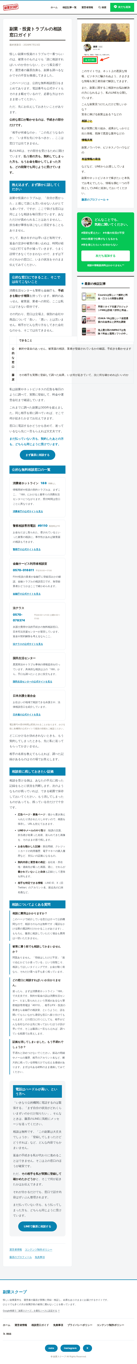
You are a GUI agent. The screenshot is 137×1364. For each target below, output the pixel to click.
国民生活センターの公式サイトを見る (32, 681)
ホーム (54, 7)
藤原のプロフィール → (95, 199)
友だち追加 (124, 6)
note (51, 1348)
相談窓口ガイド (40, 1324)
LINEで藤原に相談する (37, 1226)
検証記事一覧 (70, 7)
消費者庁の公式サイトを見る (28, 511)
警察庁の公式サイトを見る (27, 549)
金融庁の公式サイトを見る (27, 593)
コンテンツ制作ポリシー (38, 1249)
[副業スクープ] (11, 7)
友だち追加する (106, 255)
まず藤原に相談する (38, 454)
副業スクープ (15, 1292)
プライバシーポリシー (79, 1324)
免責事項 (40, 1257)
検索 (104, 7)
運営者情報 (87, 7)
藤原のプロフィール (20, 1257)
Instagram (70, 1348)
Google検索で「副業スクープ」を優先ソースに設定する (30, 1310)
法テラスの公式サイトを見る (28, 643)
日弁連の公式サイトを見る (27, 714)
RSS (8, 1333)
